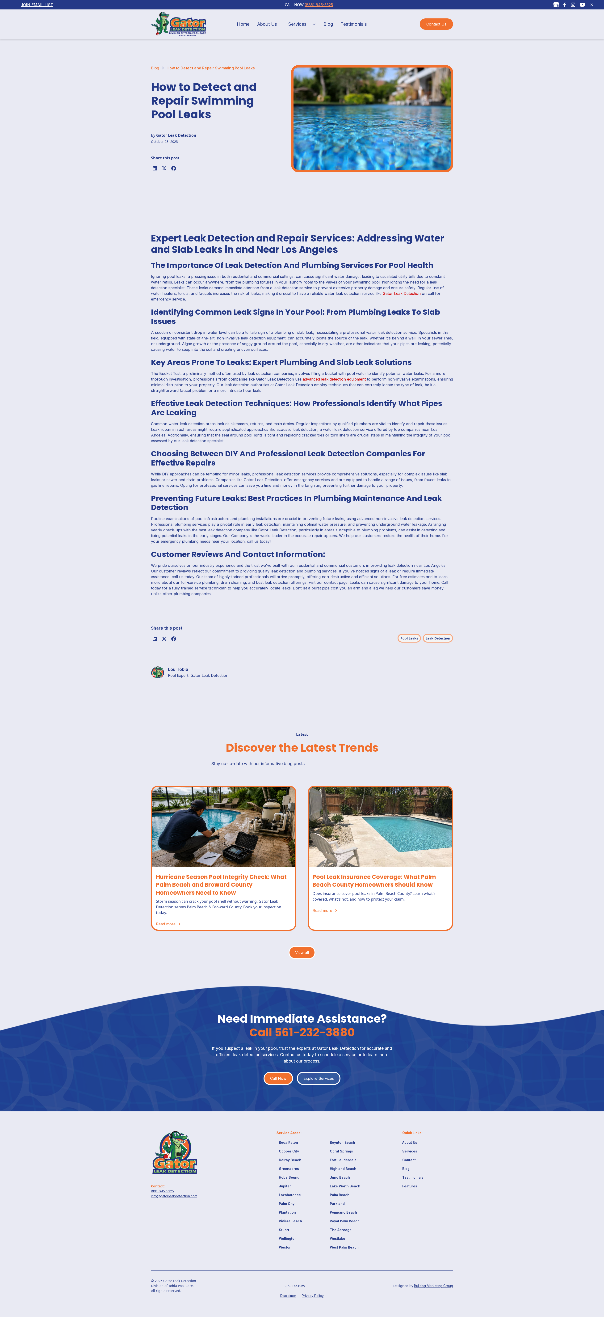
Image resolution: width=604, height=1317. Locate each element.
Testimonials (353, 24)
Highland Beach (343, 1169)
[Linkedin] (155, 168)
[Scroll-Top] (589, 1291)
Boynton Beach (342, 1142)
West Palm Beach (344, 1247)
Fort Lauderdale (343, 1160)
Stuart (284, 1230)
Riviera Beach (290, 1221)
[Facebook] (173, 168)
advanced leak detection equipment (334, 379)
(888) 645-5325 (319, 4)
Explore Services (318, 1078)
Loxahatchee (290, 1195)
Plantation (287, 1212)
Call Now (278, 1078)
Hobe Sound (289, 1177)
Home (243, 24)
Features (409, 1186)
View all (302, 952)
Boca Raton (288, 1142)
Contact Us (436, 24)
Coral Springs (341, 1151)
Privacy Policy (313, 1296)
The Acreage (341, 1230)
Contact (409, 1160)
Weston (285, 1247)
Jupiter (285, 1186)
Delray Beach (290, 1160)
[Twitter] (164, 168)
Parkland (337, 1204)
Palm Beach (339, 1195)
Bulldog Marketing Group (433, 1286)
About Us (267, 24)
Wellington (288, 1239)
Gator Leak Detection (402, 293)
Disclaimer (288, 1296)
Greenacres (289, 1169)
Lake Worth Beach (345, 1186)
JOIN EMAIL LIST (37, 4)
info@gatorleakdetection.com (174, 1196)
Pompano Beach (343, 1212)
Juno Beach (340, 1177)
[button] (300, 24)
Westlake (337, 1239)
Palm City (286, 1204)
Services (297, 24)
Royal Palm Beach (345, 1221)
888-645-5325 (162, 1191)
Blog (328, 24)
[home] (182, 24)
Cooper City (289, 1151)
